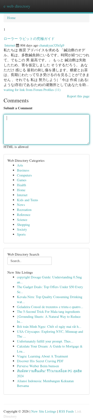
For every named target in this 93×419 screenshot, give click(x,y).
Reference (23, 214)
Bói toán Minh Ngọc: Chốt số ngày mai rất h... (49, 326)
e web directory (17, 6)
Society (22, 229)
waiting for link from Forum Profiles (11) (32, 89)
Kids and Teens (27, 200)
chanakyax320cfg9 (51, 45)
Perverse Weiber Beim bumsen (38, 366)
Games (21, 180)
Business (23, 170)
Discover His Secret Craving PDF (40, 361)
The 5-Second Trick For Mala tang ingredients (48, 311)
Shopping (23, 224)
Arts (20, 165)
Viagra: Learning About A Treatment (42, 356)
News (21, 204)
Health (21, 185)
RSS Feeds (66, 411)
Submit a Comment (18, 108)
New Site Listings (43, 411)
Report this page (78, 96)
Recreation (24, 209)
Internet (10, 45)
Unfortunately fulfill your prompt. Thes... (45, 341)
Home (11, 17)
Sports (21, 234)
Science (22, 219)
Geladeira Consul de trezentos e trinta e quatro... (50, 307)
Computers (24, 175)
